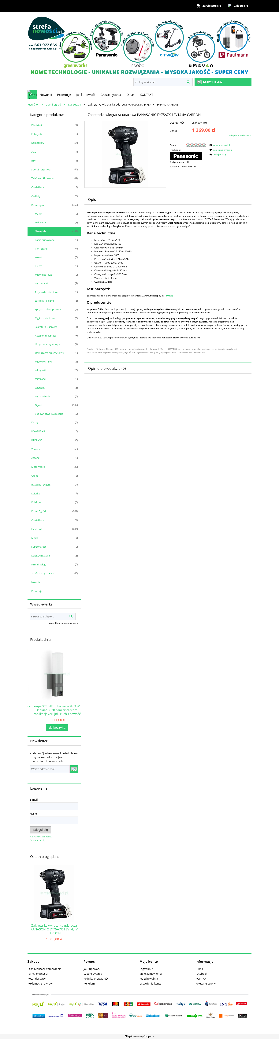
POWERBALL (38, 431)
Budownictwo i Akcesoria (49, 413)
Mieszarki (40, 379)
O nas (199, 969)
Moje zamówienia (151, 973)
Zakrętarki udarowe (46, 327)
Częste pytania (93, 973)
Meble (38, 214)
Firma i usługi (38, 564)
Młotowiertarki (43, 361)
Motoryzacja (38, 466)
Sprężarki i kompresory (48, 309)
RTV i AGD (36, 440)
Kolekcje (36, 502)
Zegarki (35, 458)
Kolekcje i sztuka (40, 555)
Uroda (34, 475)
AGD (33, 151)
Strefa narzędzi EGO (42, 573)
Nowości (36, 582)
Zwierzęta (40, 222)
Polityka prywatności (96, 978)
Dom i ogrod (38, 205)
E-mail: (34, 799)
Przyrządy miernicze (46, 292)
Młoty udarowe (43, 274)
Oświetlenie (37, 187)
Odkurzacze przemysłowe (49, 353)
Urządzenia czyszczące (47, 344)
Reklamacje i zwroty (40, 983)
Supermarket (38, 546)
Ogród (38, 405)
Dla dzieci (36, 125)
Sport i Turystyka (40, 169)
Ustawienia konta (150, 983)
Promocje (36, 591)
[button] (219, 145)
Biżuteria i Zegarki (41, 484)
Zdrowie (35, 449)
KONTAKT (201, 978)
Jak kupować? (92, 969)
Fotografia (37, 134)
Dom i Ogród (38, 511)
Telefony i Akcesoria (42, 178)
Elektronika (37, 529)
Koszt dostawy (37, 978)
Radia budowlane (44, 240)
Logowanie (146, 969)
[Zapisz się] (74, 769)
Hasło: (34, 813)
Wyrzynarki (41, 283)
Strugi (38, 257)
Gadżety (36, 196)
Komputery (37, 142)
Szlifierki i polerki (44, 300)
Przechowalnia (149, 978)
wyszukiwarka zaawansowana (63, 623)
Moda (34, 538)
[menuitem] (45, 94)
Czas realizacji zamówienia (44, 969)
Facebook (201, 973)
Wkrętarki (40, 370)
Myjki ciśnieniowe (45, 318)
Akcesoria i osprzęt (45, 335)
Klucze (38, 266)
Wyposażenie (42, 396)
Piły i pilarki (41, 248)
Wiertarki (40, 387)
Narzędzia (40, 231)
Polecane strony (205, 983)
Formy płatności (38, 973)
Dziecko (35, 493)
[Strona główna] (139, 45)
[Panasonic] (186, 155)
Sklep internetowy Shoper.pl (139, 1036)
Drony (34, 422)
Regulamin (90, 983)
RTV (33, 160)
